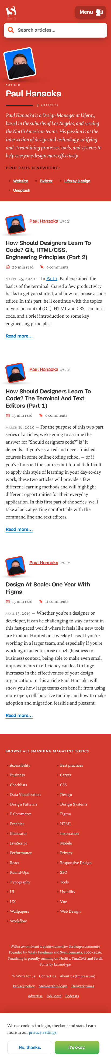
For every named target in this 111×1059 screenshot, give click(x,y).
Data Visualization (25, 794)
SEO (63, 872)
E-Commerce (21, 814)
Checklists (18, 785)
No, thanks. (30, 1047)
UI (12, 892)
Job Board (54, 996)
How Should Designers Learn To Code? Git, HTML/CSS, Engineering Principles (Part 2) (48, 250)
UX (13, 902)
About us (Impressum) (77, 976)
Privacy (66, 853)
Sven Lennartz (71, 952)
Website (20, 181)
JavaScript (18, 843)
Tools (64, 882)
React (14, 863)
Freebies (17, 824)
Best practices (71, 765)
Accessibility (20, 765)
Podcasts (72, 996)
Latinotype (62, 964)
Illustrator (18, 833)
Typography (20, 882)
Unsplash (21, 190)
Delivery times (82, 986)
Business (17, 775)
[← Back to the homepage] (11, 12)
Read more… (19, 336)
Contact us (47, 976)
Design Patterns (23, 804)
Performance (21, 853)
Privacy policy (24, 986)
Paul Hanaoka (43, 221)
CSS (63, 785)
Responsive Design (76, 863)
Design (66, 794)
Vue (63, 902)
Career (65, 775)
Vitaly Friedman (40, 952)
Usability (67, 892)
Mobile (66, 843)
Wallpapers (19, 911)
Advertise (35, 996)
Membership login (53, 986)
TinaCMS (79, 958)
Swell (98, 958)
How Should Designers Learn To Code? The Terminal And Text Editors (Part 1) (48, 398)
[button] (100, 30)
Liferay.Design (77, 181)
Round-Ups (19, 872)
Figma (65, 814)
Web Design (70, 911)
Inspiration (69, 833)
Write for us (25, 976)
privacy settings (43, 1032)
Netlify (64, 958)
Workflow (18, 921)
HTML (65, 824)
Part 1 (51, 278)
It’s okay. (76, 1047)
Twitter (46, 181)
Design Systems (73, 804)
